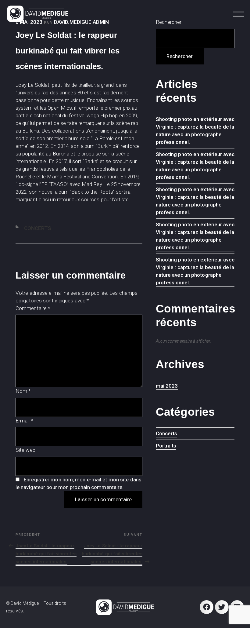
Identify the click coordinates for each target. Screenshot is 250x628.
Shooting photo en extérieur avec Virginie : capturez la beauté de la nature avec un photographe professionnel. (195, 130)
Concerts (38, 228)
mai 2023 (167, 386)
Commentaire (33, 308)
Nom (23, 391)
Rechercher (179, 56)
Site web (25, 450)
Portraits (166, 446)
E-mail (24, 421)
